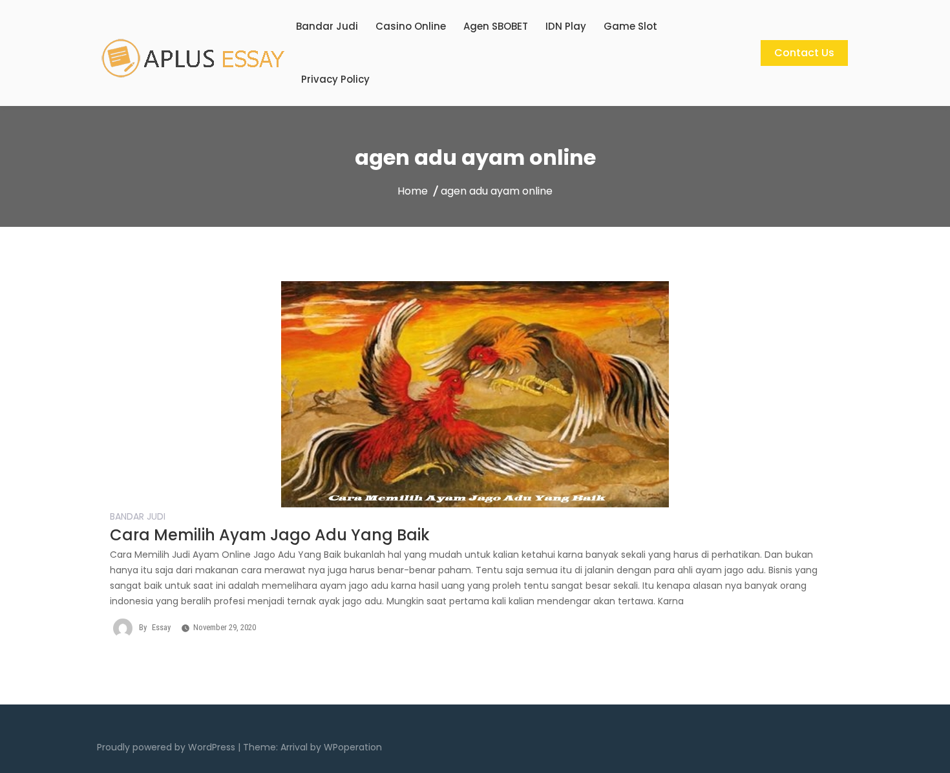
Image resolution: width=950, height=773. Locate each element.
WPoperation (353, 747)
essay (161, 627)
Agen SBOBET (495, 26)
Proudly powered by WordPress (167, 747)
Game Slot (630, 26)
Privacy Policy (335, 79)
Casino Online (410, 26)
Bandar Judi (327, 26)
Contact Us (804, 52)
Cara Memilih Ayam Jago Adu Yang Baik (270, 534)
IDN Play (565, 26)
